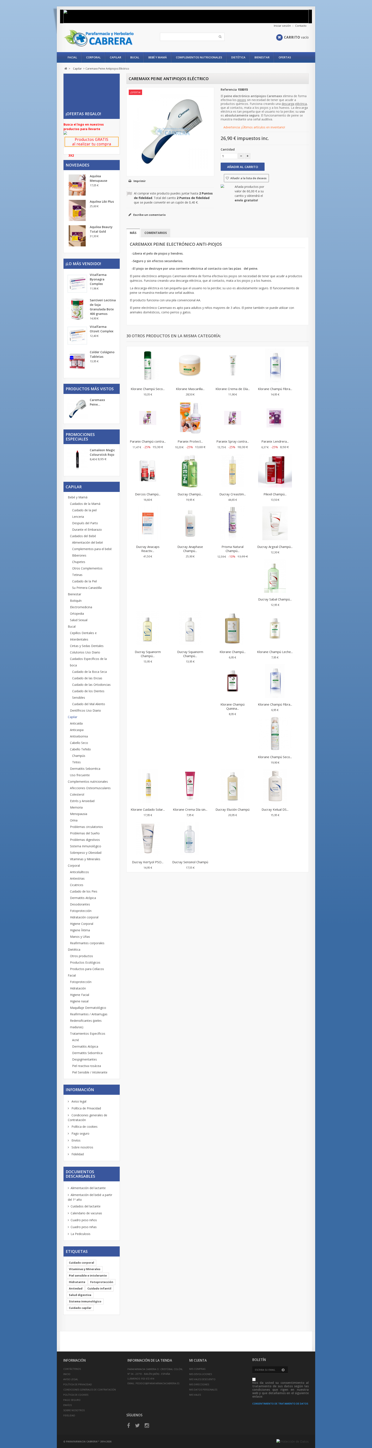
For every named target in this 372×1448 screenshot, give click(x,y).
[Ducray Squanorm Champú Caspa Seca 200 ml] (190, 628)
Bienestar (262, 57)
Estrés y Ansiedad (82, 801)
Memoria (76, 807)
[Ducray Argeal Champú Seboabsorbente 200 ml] (275, 523)
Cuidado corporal (81, 1262)
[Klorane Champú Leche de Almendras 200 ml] (275, 628)
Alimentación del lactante (88, 1188)
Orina (74, 820)
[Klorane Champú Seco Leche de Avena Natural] (275, 734)
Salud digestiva (80, 1295)
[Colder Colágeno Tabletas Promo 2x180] (77, 361)
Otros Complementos (87, 568)
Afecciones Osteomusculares (90, 788)
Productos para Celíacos (87, 969)
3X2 (71, 155)
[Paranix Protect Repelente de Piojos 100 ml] (190, 418)
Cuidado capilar (80, 1308)
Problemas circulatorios (86, 827)
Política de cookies (84, 1126)
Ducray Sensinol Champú (190, 862)
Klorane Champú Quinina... (232, 706)
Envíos (76, 1140)
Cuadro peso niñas (84, 1227)
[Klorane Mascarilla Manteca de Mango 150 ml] (190, 365)
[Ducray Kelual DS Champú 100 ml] (275, 786)
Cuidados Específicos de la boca (88, 662)
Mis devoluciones (200, 1374)
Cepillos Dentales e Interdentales (83, 636)
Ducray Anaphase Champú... (190, 548)
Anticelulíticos (79, 872)
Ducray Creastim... (232, 494)
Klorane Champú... (233, 652)
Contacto (301, 26)
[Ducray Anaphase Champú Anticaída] (190, 523)
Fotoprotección (80, 911)
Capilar (115, 57)
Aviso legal (78, 1101)
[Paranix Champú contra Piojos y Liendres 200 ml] (148, 418)
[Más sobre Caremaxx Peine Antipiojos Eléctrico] (77, 409)
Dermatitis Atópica (83, 898)
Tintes (76, 762)
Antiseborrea (79, 736)
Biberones (79, 555)
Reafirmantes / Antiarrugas (88, 1014)
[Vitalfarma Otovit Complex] (77, 335)
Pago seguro (80, 1133)
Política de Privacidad (86, 1108)
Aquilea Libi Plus (102, 201)
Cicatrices (76, 885)
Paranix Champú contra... (148, 441)
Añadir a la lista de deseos (248, 178)
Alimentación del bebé (87, 542)
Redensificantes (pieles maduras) (86, 1024)
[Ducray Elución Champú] (233, 786)
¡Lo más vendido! (83, 263)
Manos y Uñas (80, 937)
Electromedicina (81, 607)
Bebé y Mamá (157, 57)
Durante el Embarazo (87, 529)
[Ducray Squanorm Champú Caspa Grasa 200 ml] (148, 628)
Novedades (77, 165)
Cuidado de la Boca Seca (89, 672)
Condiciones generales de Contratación (89, 1389)
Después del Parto (85, 523)
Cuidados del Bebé (83, 536)
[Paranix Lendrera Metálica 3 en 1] (275, 418)
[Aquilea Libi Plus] (77, 210)
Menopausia (78, 814)
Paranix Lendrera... (275, 441)
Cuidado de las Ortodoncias (91, 685)
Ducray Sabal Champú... (275, 599)
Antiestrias (77, 878)
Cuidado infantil (99, 1288)
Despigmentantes (84, 1059)
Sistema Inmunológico (85, 846)
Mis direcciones (199, 1384)
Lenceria (78, 517)
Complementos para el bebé (92, 549)
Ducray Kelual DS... (275, 809)
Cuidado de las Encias (87, 678)
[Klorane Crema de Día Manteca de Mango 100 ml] (233, 365)
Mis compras (197, 1368)
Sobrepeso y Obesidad (85, 853)
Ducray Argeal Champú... (275, 546)
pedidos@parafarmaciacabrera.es (157, 1383)
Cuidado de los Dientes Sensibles (88, 694)
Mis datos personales (203, 1389)
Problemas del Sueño (85, 833)
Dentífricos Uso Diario (85, 710)
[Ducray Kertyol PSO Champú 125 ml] (148, 839)
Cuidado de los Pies (83, 891)
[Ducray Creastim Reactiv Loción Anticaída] (233, 471)
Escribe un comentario (149, 215)
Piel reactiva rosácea (86, 1066)
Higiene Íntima (80, 930)
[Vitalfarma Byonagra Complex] (77, 283)
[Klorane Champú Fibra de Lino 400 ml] (275, 365)
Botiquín (76, 601)
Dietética (238, 57)
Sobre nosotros (82, 1147)
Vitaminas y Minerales (85, 859)
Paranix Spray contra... (232, 441)
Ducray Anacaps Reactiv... (148, 548)
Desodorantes (80, 904)
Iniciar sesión (282, 26)
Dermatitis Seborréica (85, 769)
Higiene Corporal (81, 924)
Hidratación (78, 988)
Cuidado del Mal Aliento (88, 704)
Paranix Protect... (190, 441)
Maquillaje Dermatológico (88, 1008)
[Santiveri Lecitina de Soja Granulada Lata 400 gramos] (77, 309)
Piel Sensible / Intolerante (89, 1072)
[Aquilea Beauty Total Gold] (77, 235)
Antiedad (75, 1288)
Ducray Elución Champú (232, 809)
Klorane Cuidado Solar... (148, 809)
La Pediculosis (80, 1234)
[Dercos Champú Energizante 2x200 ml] (148, 471)
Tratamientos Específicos (87, 1033)
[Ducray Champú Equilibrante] (190, 471)
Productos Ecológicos (85, 962)
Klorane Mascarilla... (190, 389)
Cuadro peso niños (84, 1220)
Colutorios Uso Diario (85, 652)
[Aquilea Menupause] (77, 185)
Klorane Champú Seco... (148, 389)
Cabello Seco (79, 743)
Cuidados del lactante (86, 1206)
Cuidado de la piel (84, 510)
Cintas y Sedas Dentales (87, 646)
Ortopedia (77, 613)
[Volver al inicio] (66, 68)
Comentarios (155, 233)
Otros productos (81, 956)
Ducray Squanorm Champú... (148, 654)
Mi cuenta (198, 1360)
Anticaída (76, 723)
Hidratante (77, 1282)
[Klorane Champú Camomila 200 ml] (233, 628)
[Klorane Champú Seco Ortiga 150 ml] (148, 365)
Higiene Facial (79, 995)
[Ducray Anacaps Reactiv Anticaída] (148, 523)
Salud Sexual (78, 620)
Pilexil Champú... (275, 494)
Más (133, 233)
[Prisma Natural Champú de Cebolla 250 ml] (233, 523)
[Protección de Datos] (292, 1441)
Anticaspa (77, 730)
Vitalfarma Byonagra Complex (98, 279)
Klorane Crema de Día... (232, 389)
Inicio (66, 1374)
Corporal (93, 57)
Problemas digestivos (85, 840)
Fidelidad (77, 1154)
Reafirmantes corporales (87, 943)
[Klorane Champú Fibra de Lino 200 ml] (275, 681)
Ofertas (285, 57)
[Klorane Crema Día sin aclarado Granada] (190, 786)
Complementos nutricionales (199, 57)
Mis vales (195, 1394)
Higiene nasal (79, 1001)
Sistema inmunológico (85, 1301)
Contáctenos (72, 1368)
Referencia (229, 89)
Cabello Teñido (80, 749)
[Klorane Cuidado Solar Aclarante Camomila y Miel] (148, 786)
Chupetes (78, 562)
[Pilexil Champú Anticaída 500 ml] (275, 471)
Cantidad (228, 149)
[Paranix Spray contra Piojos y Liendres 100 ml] (233, 418)
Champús (78, 756)
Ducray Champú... (190, 494)
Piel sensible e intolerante (88, 1275)
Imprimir (139, 181)
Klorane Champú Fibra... (275, 389)
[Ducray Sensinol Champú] (190, 839)
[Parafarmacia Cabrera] (103, 38)
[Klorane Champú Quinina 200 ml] (233, 681)
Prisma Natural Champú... (232, 548)
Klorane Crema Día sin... (190, 809)
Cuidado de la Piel (84, 581)
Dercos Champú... (147, 494)
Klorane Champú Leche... (275, 652)
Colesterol (77, 794)
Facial (72, 57)
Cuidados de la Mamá (85, 504)
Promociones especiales (80, 437)
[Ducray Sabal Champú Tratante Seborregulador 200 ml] (275, 576)
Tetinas (77, 575)
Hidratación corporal (84, 917)
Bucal (134, 57)
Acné (75, 1040)
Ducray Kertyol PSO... (147, 862)
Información (80, 1089)
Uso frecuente (80, 775)
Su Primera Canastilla (87, 588)
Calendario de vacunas (86, 1213)
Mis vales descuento (202, 1379)
